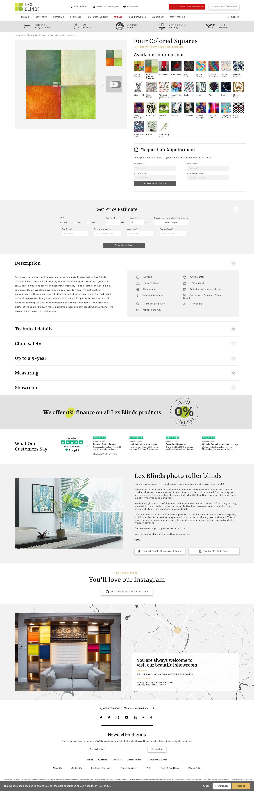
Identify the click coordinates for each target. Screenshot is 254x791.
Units (62, 218)
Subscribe (157, 749)
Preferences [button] (221, 785)
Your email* (192, 164)
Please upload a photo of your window (171, 218)
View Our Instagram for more (129, 591)
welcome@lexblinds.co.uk (141, 708)
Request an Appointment (155, 183)
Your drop (134, 218)
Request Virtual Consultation (224, 7)
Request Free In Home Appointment (187, 7)
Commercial (132, 7)
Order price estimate (124, 245)
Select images (171, 222)
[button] (101, 84)
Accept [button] (241, 785)
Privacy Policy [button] (103, 786)
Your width (110, 218)
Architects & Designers (108, 7)
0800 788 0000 (111, 708)
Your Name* (139, 164)
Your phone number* (196, 173)
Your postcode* (140, 173)
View (137, 540)
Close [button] (206, 785)
